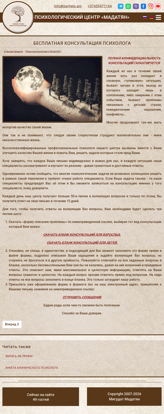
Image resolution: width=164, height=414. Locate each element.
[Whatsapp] (128, 6)
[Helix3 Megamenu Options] (158, 17)
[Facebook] (143, 6)
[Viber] (136, 6)
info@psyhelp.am (68, 6)
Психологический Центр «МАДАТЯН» (82, 17)
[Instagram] (150, 6)
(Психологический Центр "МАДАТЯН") (32, 51)
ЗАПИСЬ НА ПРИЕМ (18, 356)
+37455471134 (100, 6)
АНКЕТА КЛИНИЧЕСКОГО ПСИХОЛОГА (31, 367)
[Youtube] (158, 6)
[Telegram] (120, 6)
